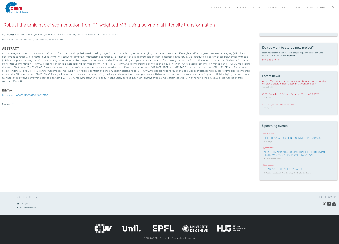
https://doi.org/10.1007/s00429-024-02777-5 (25, 95)
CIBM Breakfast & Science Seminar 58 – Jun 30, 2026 (290, 94)
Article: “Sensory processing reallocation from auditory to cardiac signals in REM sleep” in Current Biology (294, 82)
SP (13, 104)
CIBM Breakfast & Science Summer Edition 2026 (292, 137)
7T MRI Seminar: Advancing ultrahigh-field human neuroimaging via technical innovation (294, 153)
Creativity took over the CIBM (278, 104)
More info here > (271, 59)
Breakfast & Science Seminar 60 (283, 169)
